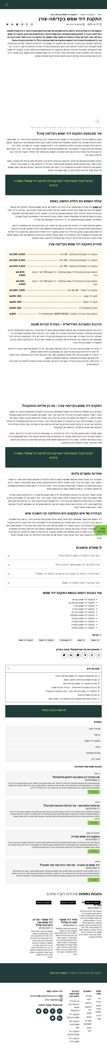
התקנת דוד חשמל (46, 640)
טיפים (97, 802)
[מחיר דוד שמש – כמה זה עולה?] (65, 908)
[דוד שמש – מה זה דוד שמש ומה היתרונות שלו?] (41, 908)
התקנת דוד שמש (87, 14)
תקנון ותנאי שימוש (98, 1008)
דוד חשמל (95, 640)
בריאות (97, 773)
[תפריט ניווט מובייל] (6, 4)
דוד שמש (97, 207)
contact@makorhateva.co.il (44, 996)
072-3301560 (52, 1000)
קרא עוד (93, 792)
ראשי (100, 14)
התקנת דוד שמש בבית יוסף (74, 1024)
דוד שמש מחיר (66, 640)
